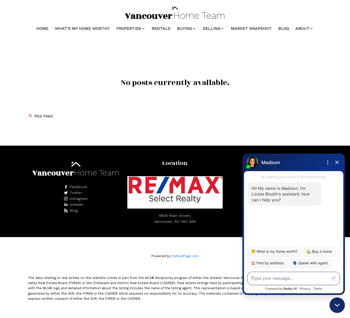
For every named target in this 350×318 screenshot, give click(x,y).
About (302, 28)
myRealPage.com (185, 256)
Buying (184, 28)
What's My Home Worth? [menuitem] (82, 28)
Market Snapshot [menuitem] (251, 28)
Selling (211, 28)
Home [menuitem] (42, 28)
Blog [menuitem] (283, 28)
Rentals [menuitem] (161, 28)
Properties (128, 28)
